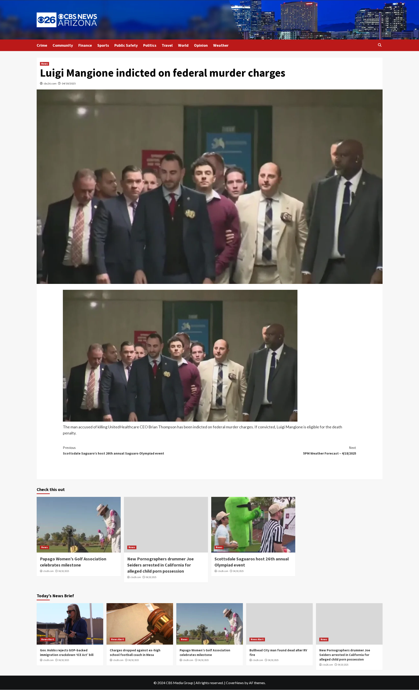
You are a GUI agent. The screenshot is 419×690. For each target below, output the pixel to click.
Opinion (201, 45)
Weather (220, 45)
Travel (167, 45)
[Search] (380, 45)
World (183, 45)
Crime (42, 45)
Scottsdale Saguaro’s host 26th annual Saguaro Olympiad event (113, 450)
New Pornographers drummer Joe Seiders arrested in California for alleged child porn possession (160, 565)
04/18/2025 (69, 83)
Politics (149, 45)
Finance (85, 45)
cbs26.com (50, 83)
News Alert (47, 639)
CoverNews (235, 683)
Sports (103, 45)
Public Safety (126, 45)
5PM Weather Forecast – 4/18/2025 (329, 450)
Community (63, 45)
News (44, 63)
